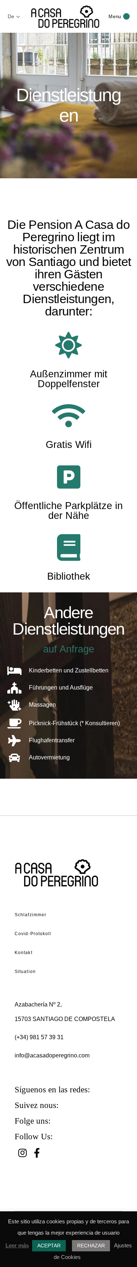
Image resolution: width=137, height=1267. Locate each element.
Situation (25, 971)
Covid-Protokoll (33, 933)
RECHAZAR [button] (91, 1245)
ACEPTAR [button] (49, 1245)
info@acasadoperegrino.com (52, 1055)
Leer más (17, 1245)
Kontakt (24, 952)
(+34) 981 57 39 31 (39, 1037)
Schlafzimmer (30, 914)
